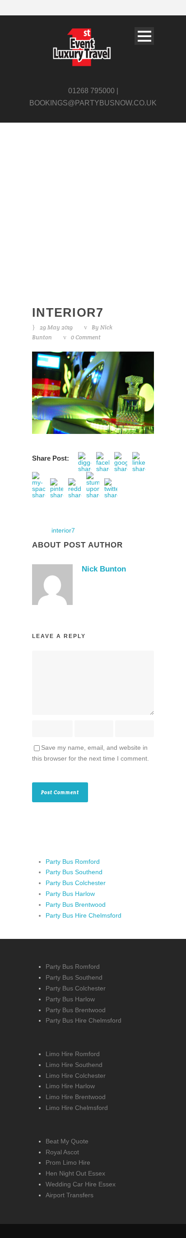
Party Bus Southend (74, 872)
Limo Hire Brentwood (76, 1096)
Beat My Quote (67, 1141)
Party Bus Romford (73, 861)
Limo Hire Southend (74, 1064)
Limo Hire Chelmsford (77, 1107)
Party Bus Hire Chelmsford (83, 915)
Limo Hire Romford (73, 1053)
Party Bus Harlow (70, 893)
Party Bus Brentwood (76, 904)
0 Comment (86, 337)
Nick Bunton (104, 569)
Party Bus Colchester (76, 882)
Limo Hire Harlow (70, 1086)
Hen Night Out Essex (75, 1173)
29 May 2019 (56, 327)
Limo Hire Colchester (76, 1075)
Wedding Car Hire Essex (81, 1184)
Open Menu (144, 36)
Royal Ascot (62, 1152)
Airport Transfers (69, 1195)
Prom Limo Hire (68, 1162)
